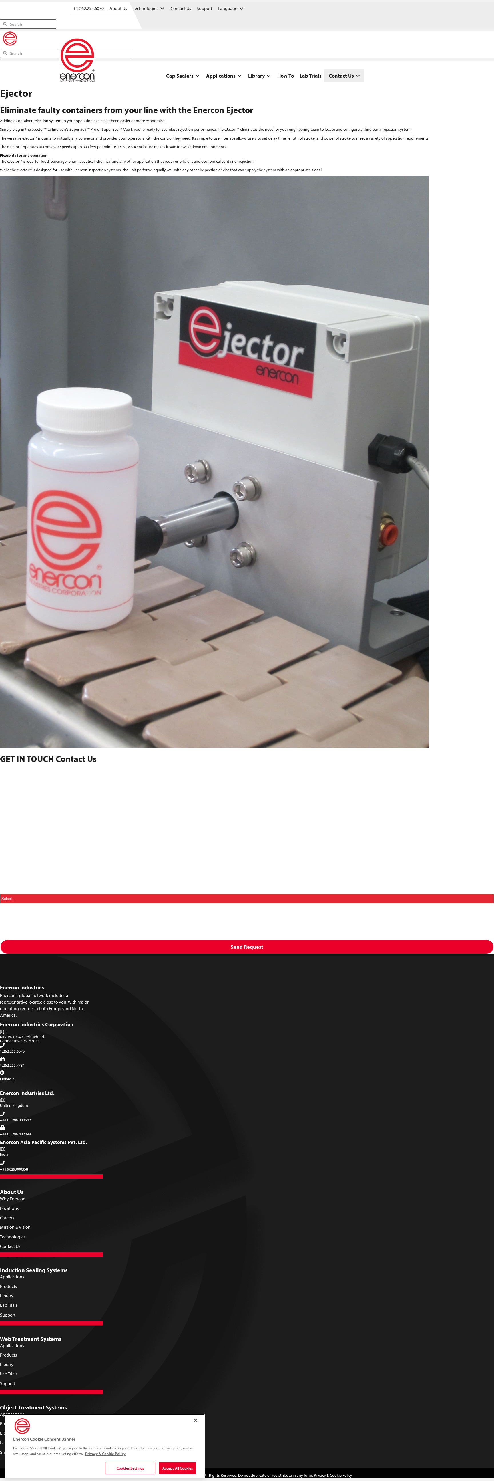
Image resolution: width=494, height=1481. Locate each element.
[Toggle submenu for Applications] (239, 76)
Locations (9, 1208)
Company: (12, 771)
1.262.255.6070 (12, 1051)
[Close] (195, 1420)
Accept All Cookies (177, 1468)
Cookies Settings (130, 1468)
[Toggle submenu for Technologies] (162, 8)
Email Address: (16, 834)
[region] (105, 1446)
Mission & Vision (15, 1227)
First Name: (13, 792)
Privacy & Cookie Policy (333, 1475)
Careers (7, 1217)
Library (6, 1295)
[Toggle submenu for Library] (268, 76)
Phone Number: (17, 910)
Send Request (247, 946)
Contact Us (10, 1246)
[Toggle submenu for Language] (241, 8)
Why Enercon (12, 1199)
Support (7, 1315)
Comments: (11, 855)
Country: (10, 889)
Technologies (12, 1237)
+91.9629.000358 (14, 1169)
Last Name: (12, 813)
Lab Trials (8, 1305)
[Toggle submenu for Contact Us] (357, 76)
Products (8, 1286)
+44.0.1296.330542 (15, 1120)
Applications (12, 1277)
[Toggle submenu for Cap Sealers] (197, 76)
